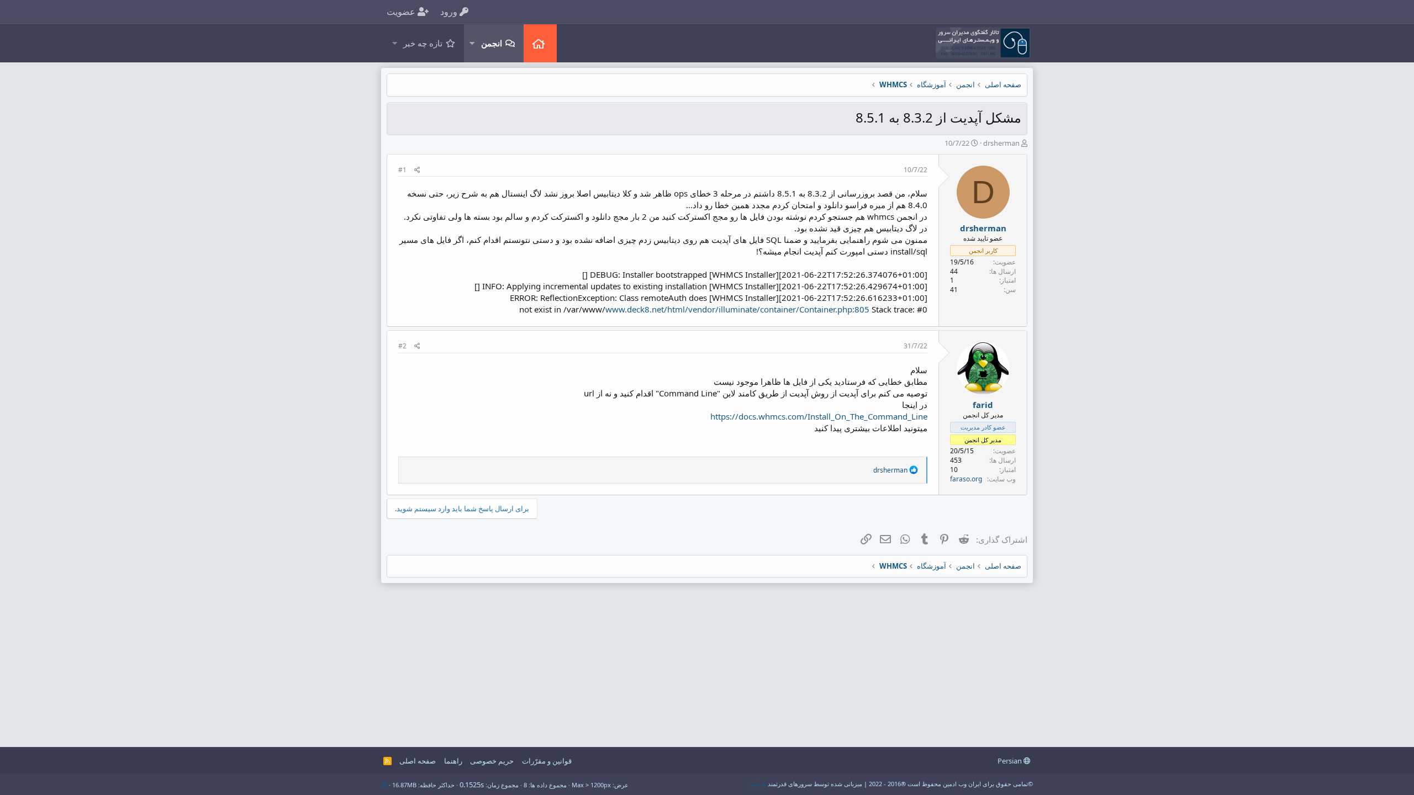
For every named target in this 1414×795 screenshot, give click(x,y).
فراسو (758, 784)
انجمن (491, 43)
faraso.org (966, 479)
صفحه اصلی (540, 43)
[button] (471, 43)
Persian (1010, 761)
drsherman (1001, 143)
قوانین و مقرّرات (547, 761)
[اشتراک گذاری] (417, 170)
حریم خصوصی (492, 761)
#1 (402, 169)
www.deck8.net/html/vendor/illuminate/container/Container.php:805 (737, 309)
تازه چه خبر (422, 43)
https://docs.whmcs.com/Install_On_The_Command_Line (818, 416)
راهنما (453, 761)
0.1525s (472, 784)
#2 (402, 346)
